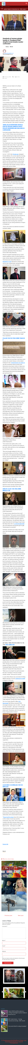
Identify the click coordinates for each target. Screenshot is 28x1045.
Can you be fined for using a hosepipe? (17, 1026)
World (4, 851)
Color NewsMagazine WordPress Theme (15, 1041)
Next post (20, 915)
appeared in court (7, 261)
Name (4, 940)
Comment (4, 926)
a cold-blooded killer (19, 523)
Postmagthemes (14, 1043)
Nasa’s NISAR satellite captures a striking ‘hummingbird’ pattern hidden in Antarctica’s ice (17, 1012)
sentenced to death (20, 678)
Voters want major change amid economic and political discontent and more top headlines (13, 28)
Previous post (8, 915)
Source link (5, 844)
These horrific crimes (8, 817)
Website (4, 951)
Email (3, 946)
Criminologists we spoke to (18, 362)
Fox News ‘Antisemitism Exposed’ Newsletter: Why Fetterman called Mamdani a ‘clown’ (14, 973)
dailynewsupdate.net (9, 53)
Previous (2, 991)
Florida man (15, 154)
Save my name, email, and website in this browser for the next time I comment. (13, 959)
